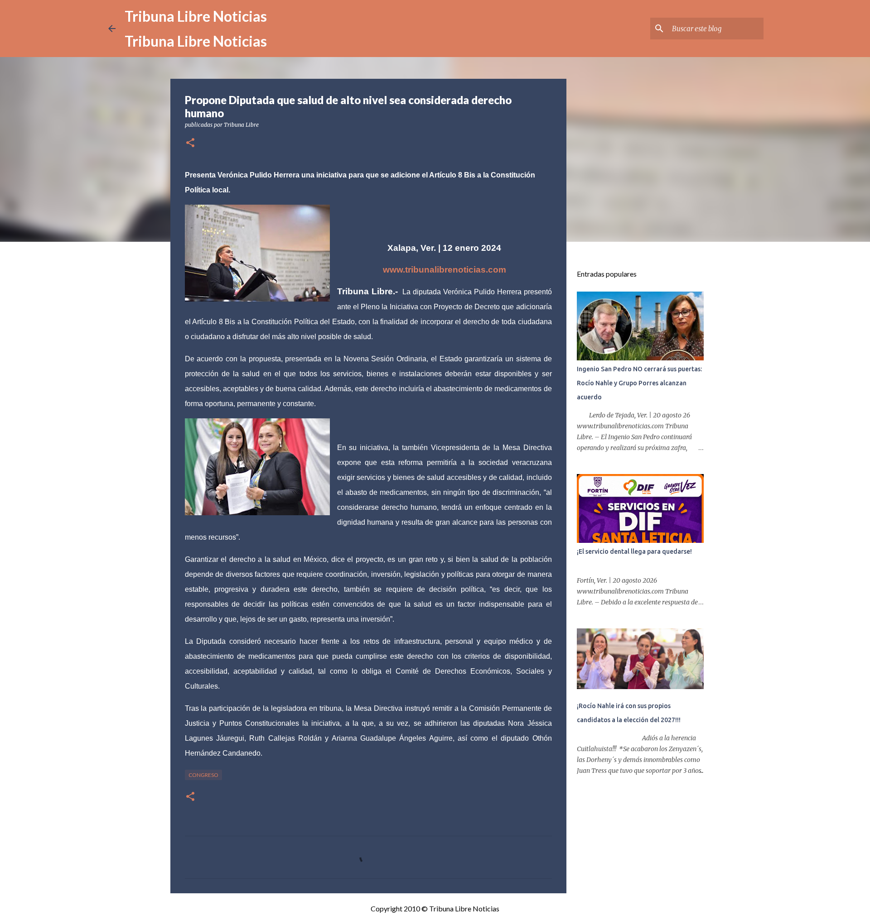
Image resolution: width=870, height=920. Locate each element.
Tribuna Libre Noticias (196, 16)
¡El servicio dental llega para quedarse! (634, 551)
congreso (203, 774)
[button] (190, 143)
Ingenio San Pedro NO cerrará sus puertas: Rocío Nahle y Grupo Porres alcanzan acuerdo (639, 383)
